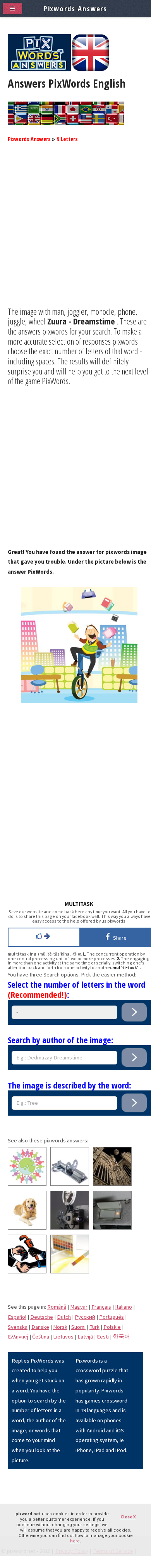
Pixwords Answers (29, 139)
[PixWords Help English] (90, 69)
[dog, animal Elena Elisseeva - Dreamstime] (27, 1227)
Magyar (79, 1306)
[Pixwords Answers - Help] (39, 69)
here (75, 1541)
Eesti (103, 1336)
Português (111, 1316)
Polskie (112, 1326)
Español (17, 1316)
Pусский (85, 1316)
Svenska (17, 1326)
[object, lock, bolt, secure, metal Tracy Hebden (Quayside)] (69, 1183)
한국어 (121, 1336)
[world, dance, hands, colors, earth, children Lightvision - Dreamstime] (27, 1183)
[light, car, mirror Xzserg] (112, 1227)
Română (56, 1306)
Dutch (64, 1316)
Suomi (78, 1326)
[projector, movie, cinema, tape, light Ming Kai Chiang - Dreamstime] (69, 1227)
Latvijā (85, 1336)
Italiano (123, 1306)
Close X (128, 1517)
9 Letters (67, 139)
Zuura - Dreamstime (81, 321)
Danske (40, 1326)
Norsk (60, 1326)
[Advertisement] (75, 231)
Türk (94, 1326)
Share (119, 937)
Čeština (40, 1336)
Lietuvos (63, 1336)
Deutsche (41, 1316)
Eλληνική (18, 1336)
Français (101, 1306)
